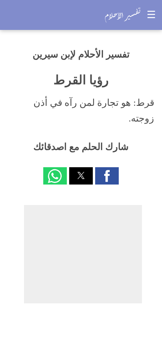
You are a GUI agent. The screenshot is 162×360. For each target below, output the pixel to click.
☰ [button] (151, 14)
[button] (107, 176)
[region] (83, 254)
